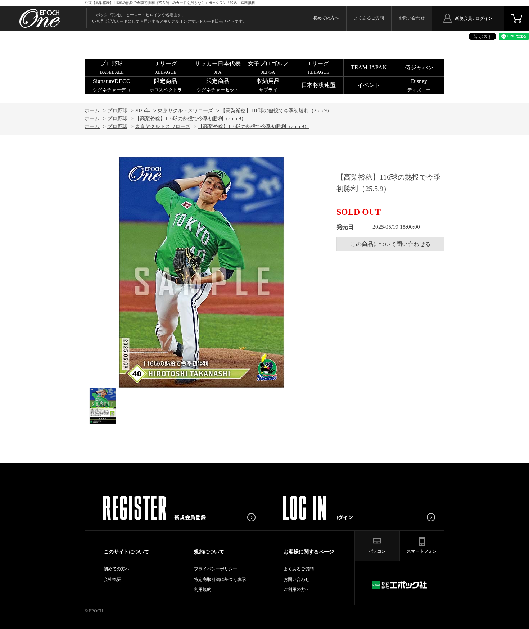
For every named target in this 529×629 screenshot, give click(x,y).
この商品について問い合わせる (390, 244)
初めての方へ (117, 568)
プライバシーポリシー (215, 568)
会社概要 (112, 579)
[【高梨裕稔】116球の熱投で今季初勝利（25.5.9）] (103, 406)
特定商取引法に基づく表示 (220, 579)
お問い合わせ (412, 18)
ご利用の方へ (296, 589)
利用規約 (202, 589)
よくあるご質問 (369, 18)
